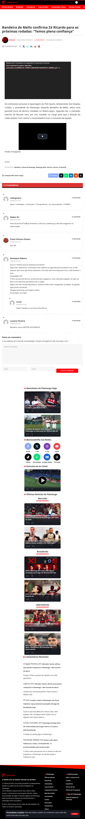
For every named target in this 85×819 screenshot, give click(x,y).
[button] (75, 814)
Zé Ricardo (62, 167)
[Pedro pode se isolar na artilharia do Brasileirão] (42, 591)
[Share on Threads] (39, 46)
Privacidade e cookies (15, 812)
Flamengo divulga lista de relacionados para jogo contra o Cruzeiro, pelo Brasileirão (41, 726)
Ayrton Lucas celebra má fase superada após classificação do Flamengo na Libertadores (40, 647)
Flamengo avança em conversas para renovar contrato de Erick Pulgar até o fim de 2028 (41, 517)
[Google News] (47, 458)
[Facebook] (28, 448)
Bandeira (17, 167)
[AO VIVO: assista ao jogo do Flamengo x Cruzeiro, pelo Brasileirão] (42, 402)
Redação (12, 40)
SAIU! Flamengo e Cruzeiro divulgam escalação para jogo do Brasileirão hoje (40, 572)
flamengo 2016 (41, 167)
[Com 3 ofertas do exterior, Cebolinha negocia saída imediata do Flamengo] (42, 538)
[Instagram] (47, 448)
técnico (55, 167)
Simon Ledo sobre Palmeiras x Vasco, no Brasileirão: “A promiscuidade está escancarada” (40, 743)
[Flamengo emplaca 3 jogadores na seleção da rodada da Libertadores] (42, 620)
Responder (77, 198)
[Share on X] (23, 46)
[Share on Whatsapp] (27, 46)
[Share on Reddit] (35, 46)
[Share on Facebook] (20, 46)
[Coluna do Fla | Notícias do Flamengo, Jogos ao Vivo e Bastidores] (9, 2)
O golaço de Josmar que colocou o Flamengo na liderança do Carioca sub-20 (41, 430)
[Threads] (57, 458)
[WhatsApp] (37, 458)
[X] (37, 448)
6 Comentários (39, 40)
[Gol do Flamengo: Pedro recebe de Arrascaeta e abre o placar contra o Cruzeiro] (42, 480)
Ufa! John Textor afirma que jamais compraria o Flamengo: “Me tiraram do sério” (42, 667)
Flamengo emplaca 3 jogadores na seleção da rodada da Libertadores (41, 625)
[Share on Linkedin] (31, 46)
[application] (38, 80)
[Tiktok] (28, 458)
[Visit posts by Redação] (5, 40)
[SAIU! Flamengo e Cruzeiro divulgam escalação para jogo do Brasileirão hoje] (42, 567)
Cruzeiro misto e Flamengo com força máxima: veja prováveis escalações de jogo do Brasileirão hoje (41, 703)
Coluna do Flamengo (28, 167)
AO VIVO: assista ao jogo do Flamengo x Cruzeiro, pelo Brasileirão (40, 407)
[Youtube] (57, 448)
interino (49, 167)
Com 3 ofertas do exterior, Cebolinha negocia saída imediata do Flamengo (39, 542)
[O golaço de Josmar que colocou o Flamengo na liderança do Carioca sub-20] (42, 426)
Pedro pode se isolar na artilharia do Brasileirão (39, 595)
